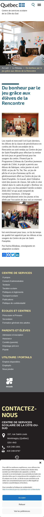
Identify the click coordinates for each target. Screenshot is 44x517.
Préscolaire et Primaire (12, 315)
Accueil (5, 68)
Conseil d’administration (12, 281)
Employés (6, 365)
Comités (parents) (10, 342)
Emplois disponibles (11, 362)
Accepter (22, 498)
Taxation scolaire (9, 288)
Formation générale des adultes (16, 323)
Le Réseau (17, 68)
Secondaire (7, 319)
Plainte (5, 350)
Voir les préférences (22, 511)
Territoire (6, 285)
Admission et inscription (12, 335)
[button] (40, 462)
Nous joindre (8, 369)
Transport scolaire (10, 296)
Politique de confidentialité (13, 303)
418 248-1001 (13, 447)
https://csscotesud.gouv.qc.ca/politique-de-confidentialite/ (21, 489)
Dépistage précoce (10, 346)
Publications (7, 299)
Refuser (22, 504)
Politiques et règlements (12, 292)
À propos (6, 277)
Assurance (7, 339)
